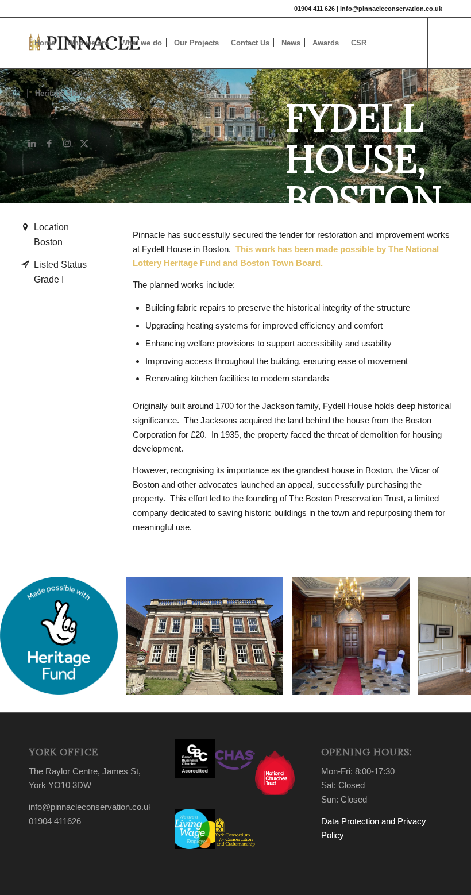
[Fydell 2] (270, 682)
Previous (26, 636)
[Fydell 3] (397, 682)
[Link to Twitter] (83, 143)
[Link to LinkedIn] (32, 143)
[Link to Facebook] (49, 143)
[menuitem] (45, 43)
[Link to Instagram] (66, 143)
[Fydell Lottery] (105, 682)
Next (445, 636)
